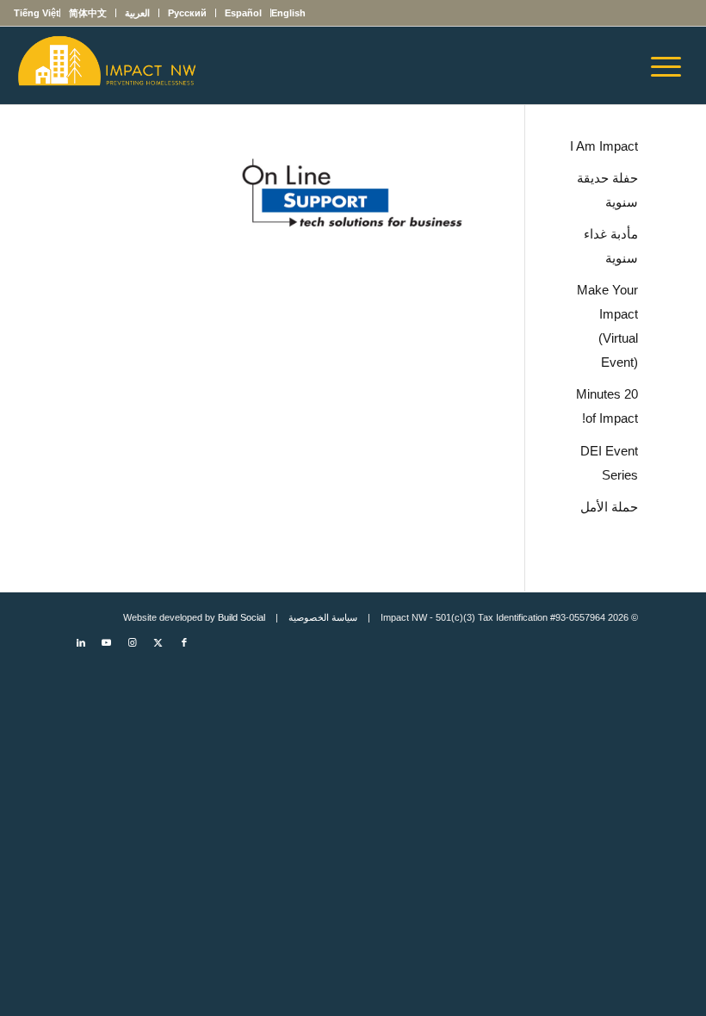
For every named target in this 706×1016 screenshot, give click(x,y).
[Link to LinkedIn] (81, 642)
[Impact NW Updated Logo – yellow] (106, 65)
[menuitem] (288, 13)
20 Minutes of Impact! (607, 406)
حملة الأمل (609, 506)
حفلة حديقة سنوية (607, 189)
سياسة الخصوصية (322, 617)
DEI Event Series (609, 462)
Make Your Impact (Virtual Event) (607, 325)
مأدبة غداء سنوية (611, 245)
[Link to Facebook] (184, 642)
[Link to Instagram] (133, 642)
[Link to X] (158, 642)
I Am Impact (604, 146)
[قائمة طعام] (671, 65)
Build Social (241, 617)
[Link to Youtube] (107, 642)
